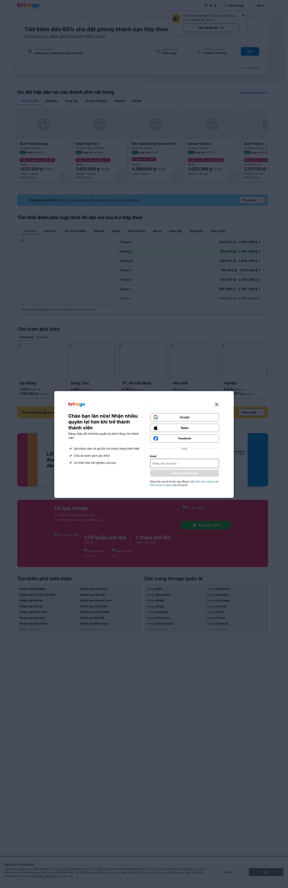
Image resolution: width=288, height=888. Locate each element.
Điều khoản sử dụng (161, 485)
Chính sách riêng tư (204, 481)
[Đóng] (216, 404)
